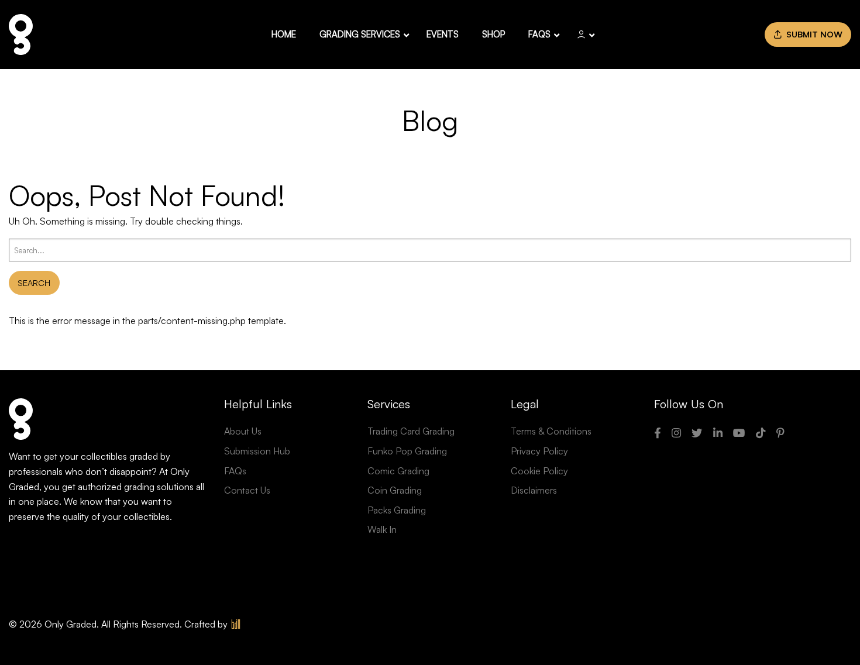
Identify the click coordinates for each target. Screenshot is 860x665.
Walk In (382, 529)
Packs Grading (396, 510)
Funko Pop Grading (407, 451)
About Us (243, 431)
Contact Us (247, 490)
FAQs (235, 471)
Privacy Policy (539, 451)
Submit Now (812, 34)
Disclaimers (534, 490)
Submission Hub (257, 451)
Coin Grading (394, 490)
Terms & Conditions (551, 431)
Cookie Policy (539, 471)
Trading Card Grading (411, 431)
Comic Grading (398, 471)
